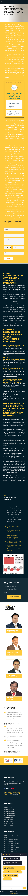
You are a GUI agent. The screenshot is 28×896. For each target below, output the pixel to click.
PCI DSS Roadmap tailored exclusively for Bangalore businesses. (14, 364)
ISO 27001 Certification (9, 815)
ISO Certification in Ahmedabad (11, 847)
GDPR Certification (8, 823)
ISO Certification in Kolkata (10, 851)
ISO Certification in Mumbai (11, 835)
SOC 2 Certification (8, 819)
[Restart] (23, 854)
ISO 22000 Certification (9, 813)
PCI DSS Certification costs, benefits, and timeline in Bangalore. (14, 353)
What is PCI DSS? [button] (11, 504)
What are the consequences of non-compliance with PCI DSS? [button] (14, 542)
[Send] (24, 888)
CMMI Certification (8, 817)
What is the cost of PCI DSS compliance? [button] (13, 549)
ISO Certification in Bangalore (11, 837)
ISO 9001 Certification (9, 807)
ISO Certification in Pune (10, 841)
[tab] (14, 504)
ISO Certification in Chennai (11, 839)
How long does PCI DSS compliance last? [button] (12, 538)
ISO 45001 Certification (9, 811)
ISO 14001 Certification (9, 809)
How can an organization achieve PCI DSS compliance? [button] (15, 534)
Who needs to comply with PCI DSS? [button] (14, 527)
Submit (9, 258)
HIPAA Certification (8, 825)
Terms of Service (13, 893)
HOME (6, 14)
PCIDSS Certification (9, 821)
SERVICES (13, 14)
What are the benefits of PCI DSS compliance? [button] (14, 545)
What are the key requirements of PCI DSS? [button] (15, 530)
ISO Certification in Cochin (10, 849)
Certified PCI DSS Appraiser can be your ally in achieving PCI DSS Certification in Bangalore (14, 385)
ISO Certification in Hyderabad (11, 843)
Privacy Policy (23, 891)
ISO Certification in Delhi (10, 845)
